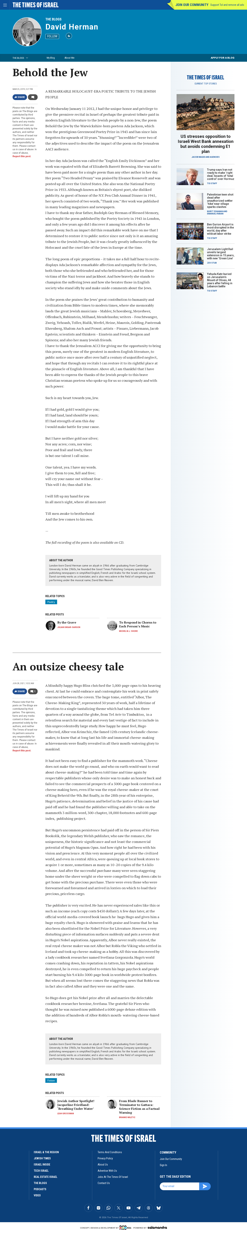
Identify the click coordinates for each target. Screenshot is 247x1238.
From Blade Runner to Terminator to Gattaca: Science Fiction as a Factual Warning (139, 1107)
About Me (69, 57)
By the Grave (66, 622)
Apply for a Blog (222, 57)
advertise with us (107, 1170)
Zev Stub (212, 263)
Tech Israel (41, 1170)
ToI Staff (212, 183)
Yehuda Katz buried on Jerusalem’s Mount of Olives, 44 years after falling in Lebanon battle (219, 280)
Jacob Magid (198, 157)
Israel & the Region (46, 1152)
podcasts (40, 1189)
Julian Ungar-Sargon (68, 627)
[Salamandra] (157, 1227)
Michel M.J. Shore (128, 631)
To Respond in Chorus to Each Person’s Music (137, 624)
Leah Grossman (65, 1113)
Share (21, 97)
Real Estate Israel (45, 1176)
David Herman (71, 26)
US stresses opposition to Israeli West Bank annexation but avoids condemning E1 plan (205, 144)
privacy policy (105, 1158)
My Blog (51, 57)
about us (103, 1164)
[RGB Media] (126, 1227)
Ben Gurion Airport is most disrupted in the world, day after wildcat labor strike (220, 229)
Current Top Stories (206, 83)
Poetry (51, 602)
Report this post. (22, 156)
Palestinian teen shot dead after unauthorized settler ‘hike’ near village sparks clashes (220, 200)
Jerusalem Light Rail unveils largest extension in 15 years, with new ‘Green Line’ (220, 254)
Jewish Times (42, 1158)
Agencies (215, 157)
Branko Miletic (127, 1117)
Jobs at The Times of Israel (113, 1176)
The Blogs (53, 19)
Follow (52, 36)
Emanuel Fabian (215, 214)
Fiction (51, 1080)
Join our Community (191, 5)
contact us (104, 1183)
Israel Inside (42, 1164)
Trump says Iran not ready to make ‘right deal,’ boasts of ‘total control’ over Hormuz (220, 174)
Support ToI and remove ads (227, 4)
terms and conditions (110, 1152)
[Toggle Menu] (5, 5)
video (37, 1195)
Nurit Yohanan (215, 211)
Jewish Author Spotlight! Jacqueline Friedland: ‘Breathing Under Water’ (75, 1105)
